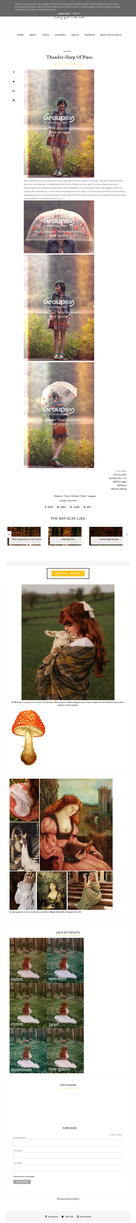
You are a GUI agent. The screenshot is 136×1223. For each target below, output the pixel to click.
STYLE (45, 35)
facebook (53, 1217)
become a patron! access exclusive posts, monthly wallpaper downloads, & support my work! (45, 912)
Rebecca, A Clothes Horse (66, 64)
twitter (69, 1217)
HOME (20, 35)
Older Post (75, 573)
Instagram (92, 496)
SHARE (50, 507)
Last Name (17, 1163)
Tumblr (83, 496)
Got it (76, 14)
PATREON (90, 35)
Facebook (75, 496)
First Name (17, 1150)
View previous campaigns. (24, 1176)
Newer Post (61, 573)
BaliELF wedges (120, 482)
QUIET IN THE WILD (110, 35)
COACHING (60, 35)
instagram (85, 1217)
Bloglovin (58, 496)
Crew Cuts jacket (120, 474)
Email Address (20, 1137)
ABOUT (33, 35)
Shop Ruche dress (115, 478)
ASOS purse (122, 485)
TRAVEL (75, 35)
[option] (27, 537)
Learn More (64, 14)
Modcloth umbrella (119, 489)
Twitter (67, 496)
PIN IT (88, 507)
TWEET (63, 507)
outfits (67, 52)
